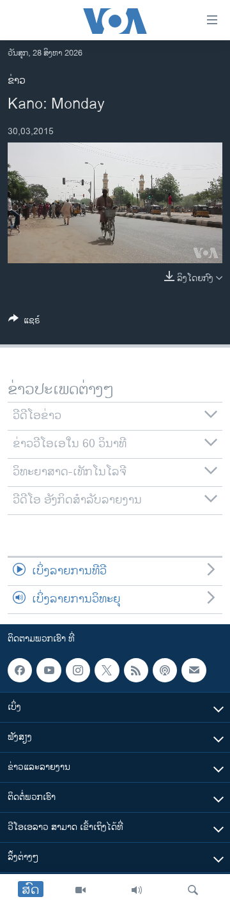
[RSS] (136, 670)
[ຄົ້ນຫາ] (193, 890)
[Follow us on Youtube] (48, 670)
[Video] (80, 890)
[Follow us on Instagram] (78, 670)
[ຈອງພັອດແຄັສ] (193, 670)
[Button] (24, 322)
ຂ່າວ (17, 80)
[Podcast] (165, 670)
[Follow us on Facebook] (20, 670)
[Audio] (137, 890)
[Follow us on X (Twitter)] (107, 670)
